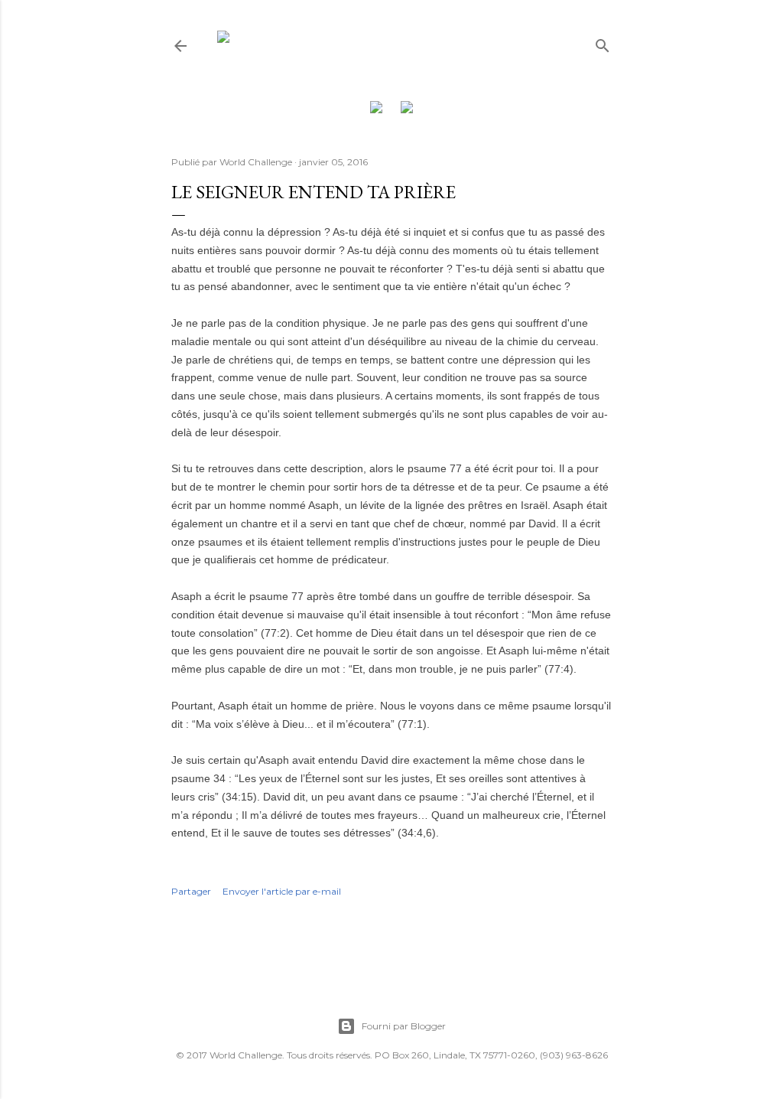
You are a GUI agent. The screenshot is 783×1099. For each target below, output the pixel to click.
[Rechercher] (602, 42)
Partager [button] (191, 891)
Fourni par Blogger (404, 1026)
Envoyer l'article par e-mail (282, 891)
